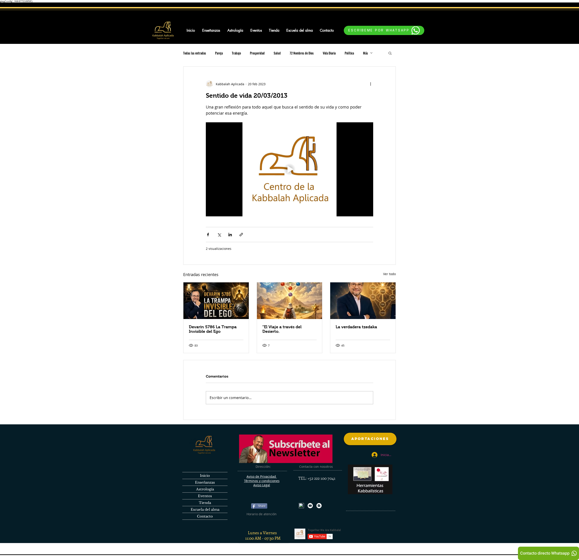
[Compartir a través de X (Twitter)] (219, 234)
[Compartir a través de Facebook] (208, 234)
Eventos (205, 496)
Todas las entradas (194, 53)
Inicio (205, 475)
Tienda (205, 503)
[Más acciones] (370, 84)
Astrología (205, 489)
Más (365, 53)
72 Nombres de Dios (302, 53)
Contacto (205, 516)
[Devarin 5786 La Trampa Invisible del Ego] (216, 300)
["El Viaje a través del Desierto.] (289, 300)
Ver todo (389, 274)
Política (349, 53)
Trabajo (236, 53)
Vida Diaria (329, 53)
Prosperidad (257, 53)
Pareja (219, 53)
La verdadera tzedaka (356, 327)
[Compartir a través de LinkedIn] (230, 234)
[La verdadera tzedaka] (363, 300)
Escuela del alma (205, 509)
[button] (390, 53)
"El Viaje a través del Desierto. (281, 329)
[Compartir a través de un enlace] (241, 234)
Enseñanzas (205, 482)
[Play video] (289, 169)
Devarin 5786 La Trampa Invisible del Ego (213, 329)
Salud (277, 53)
